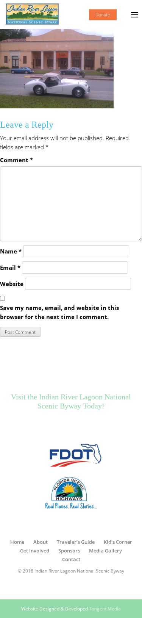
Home (17, 541)
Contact (71, 559)
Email (10, 267)
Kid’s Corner (118, 541)
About (40, 541)
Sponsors (69, 550)
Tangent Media (105, 608)
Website (11, 284)
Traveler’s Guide (76, 541)
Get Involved (34, 550)
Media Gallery (105, 550)
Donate (102, 14)
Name (11, 251)
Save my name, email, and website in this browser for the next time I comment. (59, 312)
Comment (16, 160)
